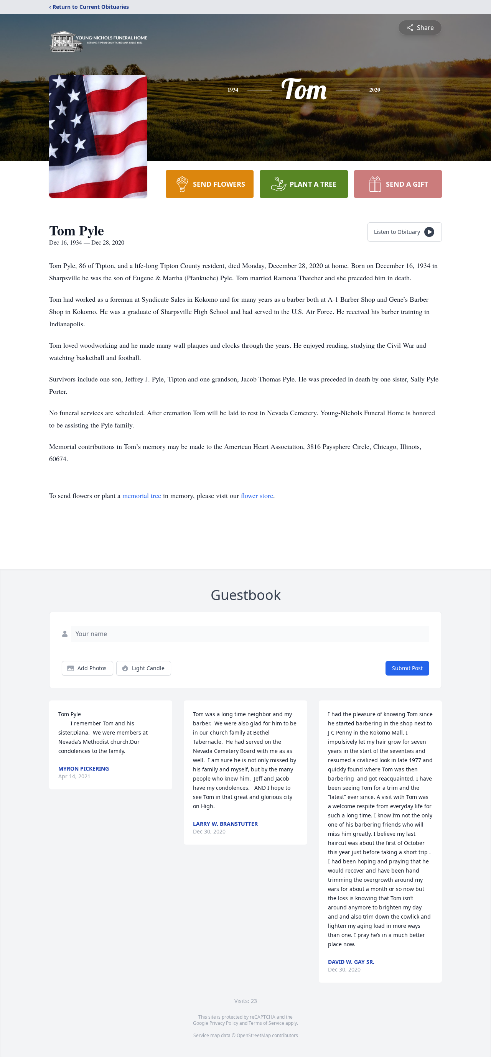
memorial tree (141, 495)
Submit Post (407, 668)
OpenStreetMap (254, 1035)
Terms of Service (266, 1023)
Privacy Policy (223, 1023)
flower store (257, 495)
